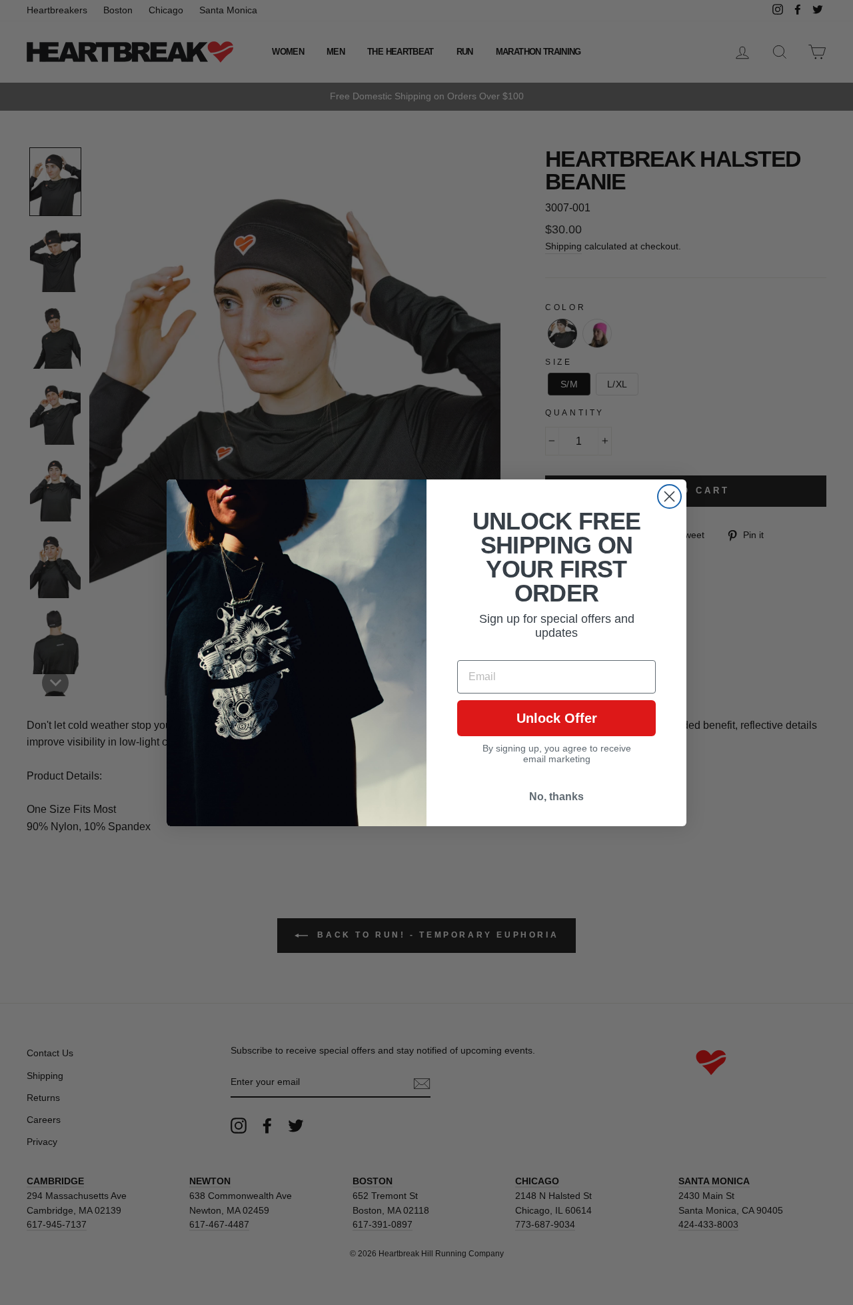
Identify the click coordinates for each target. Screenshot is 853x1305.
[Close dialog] (669, 496)
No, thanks (556, 796)
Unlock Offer (556, 718)
